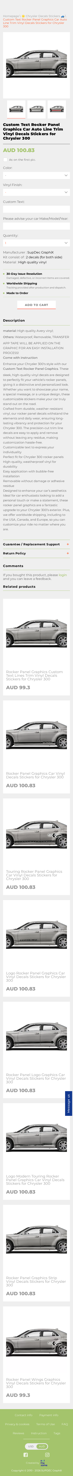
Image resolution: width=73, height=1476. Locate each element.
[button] (16, 109)
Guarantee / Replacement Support (31, 544)
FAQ (65, 1424)
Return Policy (14, 553)
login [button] (63, 575)
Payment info (48, 1415)
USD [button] (31, 1446)
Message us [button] (68, 1103)
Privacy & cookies (17, 1424)
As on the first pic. (22, 160)
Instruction (39, 1433)
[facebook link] (26, 1455)
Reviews (18, 1433)
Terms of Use (45, 1424)
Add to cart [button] (36, 305)
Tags (57, 1433)
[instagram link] (47, 1455)
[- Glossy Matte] (36, 192)
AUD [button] (42, 1446)
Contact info (23, 1415)
